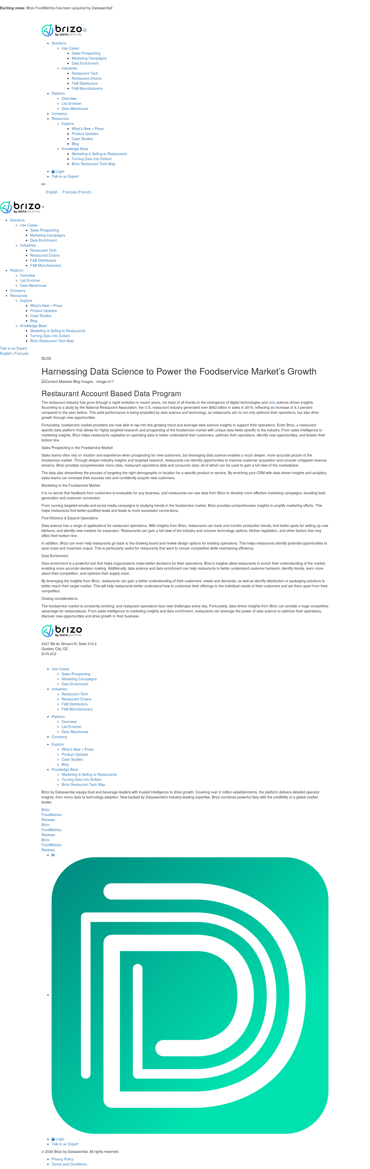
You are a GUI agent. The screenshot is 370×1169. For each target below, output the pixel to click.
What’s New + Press (88, 128)
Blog (75, 143)
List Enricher (72, 103)
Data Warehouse (75, 108)
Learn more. (123, 7)
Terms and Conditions (69, 1163)
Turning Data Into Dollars (92, 158)
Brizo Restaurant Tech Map (93, 163)
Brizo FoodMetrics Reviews (51, 814)
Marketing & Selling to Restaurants (99, 153)
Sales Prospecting (86, 53)
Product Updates (85, 133)
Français (21, 353)
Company (59, 113)
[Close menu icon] (43, 206)
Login (59, 171)
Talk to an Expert (65, 176)
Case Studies (82, 138)
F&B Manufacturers (87, 88)
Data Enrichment (85, 63)
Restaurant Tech (85, 73)
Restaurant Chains (86, 78)
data (272, 402)
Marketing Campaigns (89, 58)
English (6, 353)
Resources (60, 118)
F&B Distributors (85, 83)
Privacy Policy (62, 1158)
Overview (69, 98)
